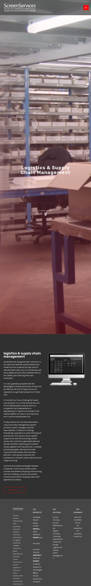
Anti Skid (36, 544)
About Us (77, 517)
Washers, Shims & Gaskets (36, 558)
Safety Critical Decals (36, 526)
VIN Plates (36, 529)
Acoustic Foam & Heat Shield (37, 552)
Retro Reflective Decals (36, 534)
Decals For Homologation (37, 570)
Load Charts (37, 538)
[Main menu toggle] (86, 7)
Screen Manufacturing (58, 525)
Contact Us (78, 536)
